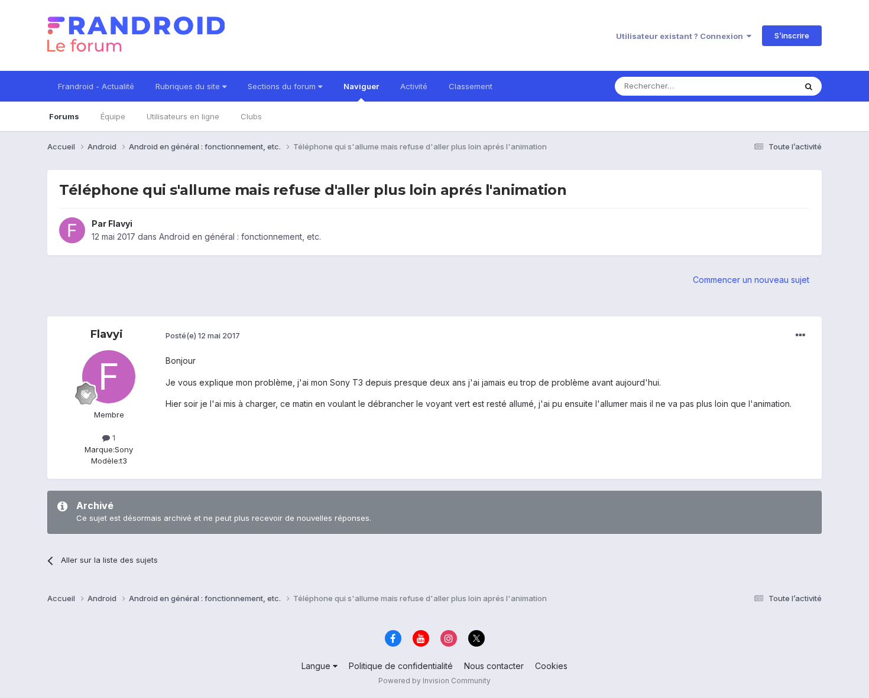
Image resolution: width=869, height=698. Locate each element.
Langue (317, 666)
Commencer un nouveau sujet (751, 280)
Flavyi (120, 223)
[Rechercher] (809, 86)
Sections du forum (283, 86)
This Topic (761, 85)
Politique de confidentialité (401, 666)
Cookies (551, 666)
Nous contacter (494, 666)
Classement (470, 86)
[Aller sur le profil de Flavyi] (72, 230)
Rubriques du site (188, 86)
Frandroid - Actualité (96, 86)
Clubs (251, 116)
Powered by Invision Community (434, 680)
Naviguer (361, 86)
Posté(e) (203, 335)
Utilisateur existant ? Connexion (681, 36)
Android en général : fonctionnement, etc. (240, 236)
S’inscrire (791, 35)
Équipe (112, 116)
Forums (64, 116)
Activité (413, 86)
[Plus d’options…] (800, 335)
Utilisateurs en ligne (183, 116)
